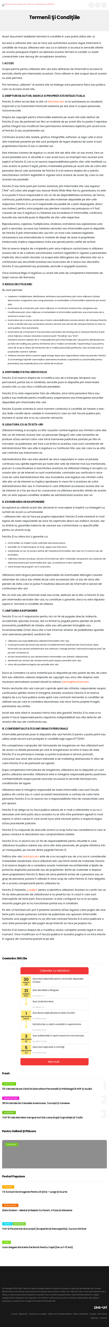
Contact (103, 1318)
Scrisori (8, 1187)
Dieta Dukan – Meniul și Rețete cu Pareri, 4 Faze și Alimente (37, 1210)
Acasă (14, 1314)
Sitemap (94, 1318)
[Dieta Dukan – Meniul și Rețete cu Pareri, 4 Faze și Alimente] (100, 1211)
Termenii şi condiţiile (37, 1314)
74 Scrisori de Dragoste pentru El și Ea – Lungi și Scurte (34, 1192)
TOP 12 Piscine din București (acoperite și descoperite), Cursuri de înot (44, 1229)
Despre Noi (23, 1314)
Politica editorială (80, 1314)
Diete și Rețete (10, 1205)
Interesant (9, 1112)
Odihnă (7, 1224)
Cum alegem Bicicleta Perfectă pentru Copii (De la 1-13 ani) (37, 1247)
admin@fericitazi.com (75, 682)
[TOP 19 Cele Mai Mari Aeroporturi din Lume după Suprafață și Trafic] (54, 1167)
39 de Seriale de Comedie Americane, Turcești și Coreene (36, 1103)
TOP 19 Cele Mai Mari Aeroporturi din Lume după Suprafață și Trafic (42, 1117)
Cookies (92, 1314)
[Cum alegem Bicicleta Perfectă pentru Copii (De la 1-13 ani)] (100, 1248)
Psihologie (9, 1084)
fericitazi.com (56, 101)
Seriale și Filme (10, 1098)
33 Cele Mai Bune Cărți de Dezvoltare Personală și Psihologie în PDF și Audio (47, 1089)
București (19, 1224)
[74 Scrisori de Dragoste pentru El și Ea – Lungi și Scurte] (100, 1192)
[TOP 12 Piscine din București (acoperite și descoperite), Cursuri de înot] (100, 1229)
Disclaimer (102, 1314)
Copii (6, 1242)
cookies (32, 890)
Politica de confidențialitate (60, 1314)
